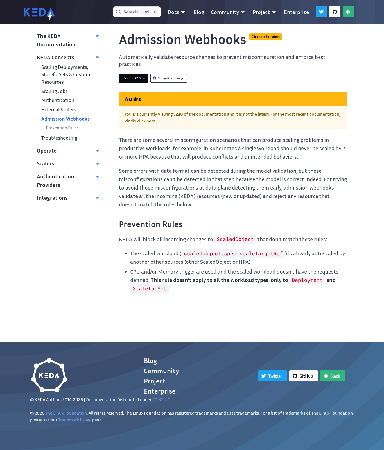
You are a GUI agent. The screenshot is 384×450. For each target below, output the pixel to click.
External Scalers (58, 109)
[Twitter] (321, 11)
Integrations (52, 197)
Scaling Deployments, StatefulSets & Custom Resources (65, 74)
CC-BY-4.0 (161, 399)
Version (132, 78)
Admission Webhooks (65, 119)
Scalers (45, 163)
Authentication (57, 100)
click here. (146, 121)
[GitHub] (334, 11)
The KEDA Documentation (56, 39)
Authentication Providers (55, 180)
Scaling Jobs (54, 91)
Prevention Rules (62, 127)
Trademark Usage (74, 419)
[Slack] (348, 11)
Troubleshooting (59, 138)
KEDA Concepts (55, 57)
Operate (47, 150)
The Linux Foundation (66, 413)
